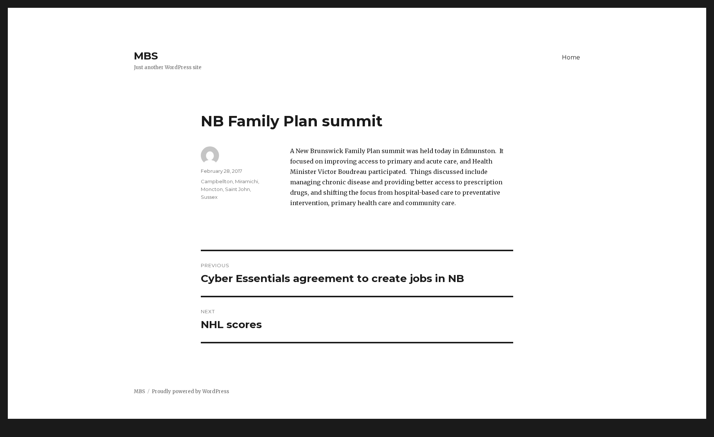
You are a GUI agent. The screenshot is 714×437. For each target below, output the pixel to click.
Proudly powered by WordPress (190, 391)
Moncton (212, 189)
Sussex (209, 197)
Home (571, 57)
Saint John (237, 189)
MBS (146, 55)
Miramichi (246, 181)
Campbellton (217, 181)
